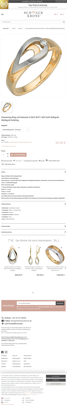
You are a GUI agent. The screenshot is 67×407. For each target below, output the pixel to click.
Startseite (5, 28)
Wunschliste (57, 14)
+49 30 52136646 (19, 318)
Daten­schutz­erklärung (31, 394)
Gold (13, 28)
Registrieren (4, 358)
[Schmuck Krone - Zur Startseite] (33, 14)
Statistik (27, 398)
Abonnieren (60, 303)
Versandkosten (16, 366)
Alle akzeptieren (56, 376)
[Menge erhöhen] (8, 154)
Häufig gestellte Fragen (16, 358)
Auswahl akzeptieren (56, 384)
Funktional (28, 402)
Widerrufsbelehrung (28, 358)
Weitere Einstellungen (7, 404)
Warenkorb (63, 14)
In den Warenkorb (19, 155)
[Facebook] (2, 352)
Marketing (7, 400)
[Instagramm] (6, 352)
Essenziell (7, 398)
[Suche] (64, 22)
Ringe (19, 28)
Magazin (3, 366)
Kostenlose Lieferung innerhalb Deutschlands (19, 142)
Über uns (14, 355)
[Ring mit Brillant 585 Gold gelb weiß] (33, 65)
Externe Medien (29, 400)
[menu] (2, 14)
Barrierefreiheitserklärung (28, 366)
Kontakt (3, 364)
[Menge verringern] (8, 156)
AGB (25, 361)
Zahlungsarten (16, 364)
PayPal (6, 402)
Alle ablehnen (56, 380)
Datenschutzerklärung (28, 355)
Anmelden (4, 355)
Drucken (42, 160)
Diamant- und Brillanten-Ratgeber (16, 361)
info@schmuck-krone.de (21, 321)
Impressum (27, 364)
